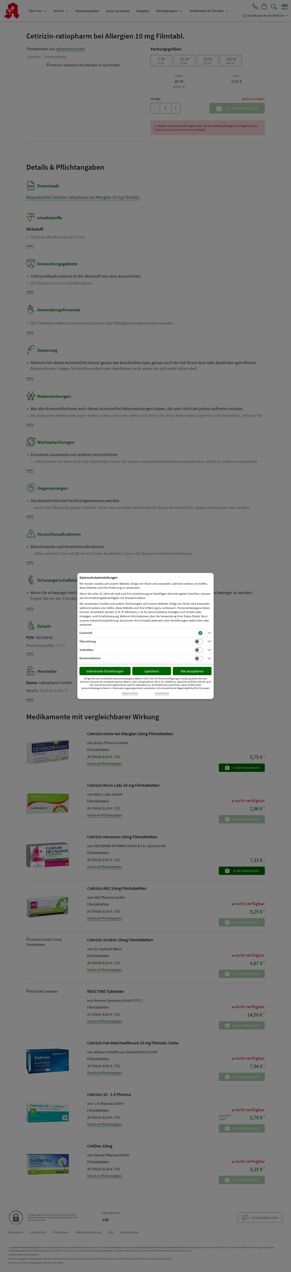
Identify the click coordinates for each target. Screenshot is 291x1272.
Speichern (151, 671)
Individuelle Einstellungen (105, 671)
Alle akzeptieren (192, 671)
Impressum (162, 693)
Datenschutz (130, 693)
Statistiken (86, 650)
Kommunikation (90, 658)
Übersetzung (87, 641)
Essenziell (85, 633)
